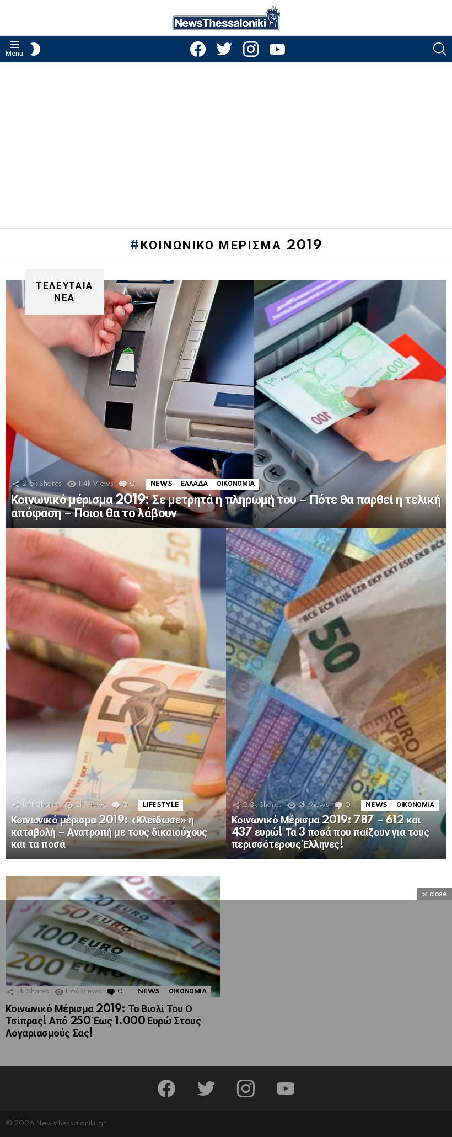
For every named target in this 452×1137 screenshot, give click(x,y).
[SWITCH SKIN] (35, 49)
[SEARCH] (439, 49)
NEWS (161, 483)
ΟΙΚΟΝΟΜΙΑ (236, 483)
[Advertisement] (226, 145)
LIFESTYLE (161, 805)
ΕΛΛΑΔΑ (194, 483)
